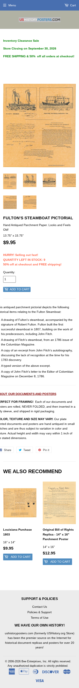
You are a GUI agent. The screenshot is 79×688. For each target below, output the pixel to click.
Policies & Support (39, 612)
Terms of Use (39, 617)
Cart (72, 5)
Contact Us (39, 606)
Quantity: (9, 272)
